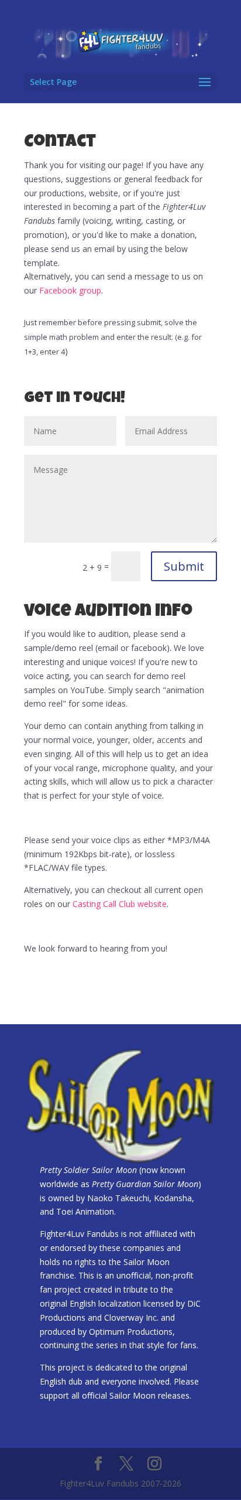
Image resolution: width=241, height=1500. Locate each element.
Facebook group (70, 290)
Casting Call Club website (120, 903)
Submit (184, 566)
